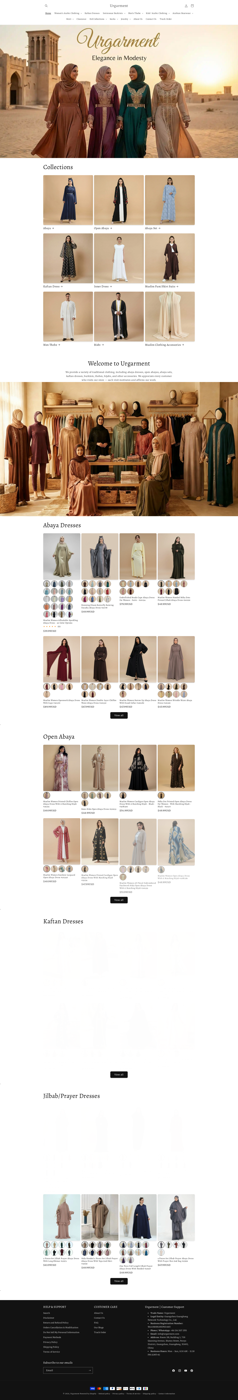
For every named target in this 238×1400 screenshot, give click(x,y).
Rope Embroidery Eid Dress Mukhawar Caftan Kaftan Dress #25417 (176, 1058)
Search (46, 1313)
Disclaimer (48, 1318)
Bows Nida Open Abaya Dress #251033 (98, 809)
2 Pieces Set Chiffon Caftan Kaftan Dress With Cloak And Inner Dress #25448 (136, 1060)
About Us (98, 1313)
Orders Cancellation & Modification (60, 1327)
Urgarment (74, 1394)
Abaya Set (151, 228)
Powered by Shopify (88, 1394)
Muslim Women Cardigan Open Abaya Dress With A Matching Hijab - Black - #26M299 (137, 804)
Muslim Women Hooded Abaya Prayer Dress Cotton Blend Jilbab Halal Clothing (60, 1178)
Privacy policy (118, 1393)
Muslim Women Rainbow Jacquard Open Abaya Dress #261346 (59, 876)
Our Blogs (99, 1327)
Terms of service (133, 1393)
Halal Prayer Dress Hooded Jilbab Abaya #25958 (173, 1169)
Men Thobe (50, 345)
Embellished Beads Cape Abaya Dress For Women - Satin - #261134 (137, 598)
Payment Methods (52, 1337)
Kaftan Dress (51, 286)
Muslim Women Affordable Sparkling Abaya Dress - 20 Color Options (60, 621)
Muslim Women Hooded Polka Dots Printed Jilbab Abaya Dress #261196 (174, 598)
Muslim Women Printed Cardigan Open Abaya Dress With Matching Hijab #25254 (99, 877)
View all (119, 715)
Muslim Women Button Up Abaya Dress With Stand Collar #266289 (138, 701)
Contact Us (99, 1318)
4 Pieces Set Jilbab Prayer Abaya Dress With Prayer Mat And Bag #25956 (176, 1259)
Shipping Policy (51, 1347)
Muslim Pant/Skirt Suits (160, 286)
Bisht (97, 345)
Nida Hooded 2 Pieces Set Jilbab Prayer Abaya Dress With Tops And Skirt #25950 (99, 1261)
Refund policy (104, 1393)
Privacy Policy (50, 1342)
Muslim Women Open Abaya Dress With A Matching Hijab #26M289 (174, 876)
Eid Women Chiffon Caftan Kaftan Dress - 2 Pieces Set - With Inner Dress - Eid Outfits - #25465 (99, 1060)
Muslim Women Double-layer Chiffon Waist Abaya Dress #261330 (98, 701)
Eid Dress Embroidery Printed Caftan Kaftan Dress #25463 (60, 987)
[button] (46, 6)
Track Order (100, 1332)
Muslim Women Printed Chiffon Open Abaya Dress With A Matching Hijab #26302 (60, 804)
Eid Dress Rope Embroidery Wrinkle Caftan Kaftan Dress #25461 (98, 987)
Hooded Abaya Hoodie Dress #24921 (136, 1168)
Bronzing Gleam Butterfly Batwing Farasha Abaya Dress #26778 (97, 606)
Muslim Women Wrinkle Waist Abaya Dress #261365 (175, 701)
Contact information (167, 1393)
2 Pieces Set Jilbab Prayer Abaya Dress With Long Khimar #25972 (61, 1259)
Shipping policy (149, 1393)
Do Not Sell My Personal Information (61, 1332)
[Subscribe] (90, 1370)
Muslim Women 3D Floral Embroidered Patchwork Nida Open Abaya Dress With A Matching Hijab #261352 (138, 885)
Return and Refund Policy (55, 1322)
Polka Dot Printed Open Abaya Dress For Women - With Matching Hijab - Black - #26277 (175, 804)
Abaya (47, 228)
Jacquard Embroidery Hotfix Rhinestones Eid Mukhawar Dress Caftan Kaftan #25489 (59, 1060)
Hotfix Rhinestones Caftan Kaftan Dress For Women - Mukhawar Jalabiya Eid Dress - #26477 (176, 989)
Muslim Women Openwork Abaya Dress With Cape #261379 (61, 701)
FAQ (96, 1322)
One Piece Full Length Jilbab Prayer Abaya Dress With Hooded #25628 (136, 1267)
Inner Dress (101, 286)
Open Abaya (101, 228)
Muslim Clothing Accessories (163, 345)
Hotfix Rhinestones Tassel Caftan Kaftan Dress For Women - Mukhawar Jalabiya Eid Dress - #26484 (137, 989)
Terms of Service (51, 1352)
